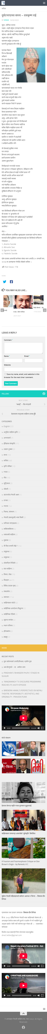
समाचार (6, 597)
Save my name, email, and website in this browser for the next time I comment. (21, 375)
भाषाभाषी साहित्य (9, 534)
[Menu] (44, 3)
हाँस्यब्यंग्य (7, 631)
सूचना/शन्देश (8, 620)
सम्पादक (6, 20)
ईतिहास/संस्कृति (9, 443)
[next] (44, 310)
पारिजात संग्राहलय (10, 523)
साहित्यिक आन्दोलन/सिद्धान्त (13, 608)
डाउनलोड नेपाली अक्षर (11, 494)
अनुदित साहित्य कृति (11, 432)
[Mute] (39, 728)
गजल (5, 472)
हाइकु (6, 637)
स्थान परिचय (8, 625)
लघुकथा (6, 551)
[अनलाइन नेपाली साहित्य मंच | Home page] (3, 3)
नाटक (6, 506)
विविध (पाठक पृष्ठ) (10, 586)
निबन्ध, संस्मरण (9, 512)
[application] (23, 718)
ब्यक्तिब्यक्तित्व (8, 529)
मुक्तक (6, 540)
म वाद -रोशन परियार (19, 312)
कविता (4, 8)
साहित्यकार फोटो (9, 603)
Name (7, 356)
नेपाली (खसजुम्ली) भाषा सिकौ (13, 517)
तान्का (6, 500)
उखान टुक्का (8, 449)
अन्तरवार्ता (7, 438)
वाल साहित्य (8, 568)
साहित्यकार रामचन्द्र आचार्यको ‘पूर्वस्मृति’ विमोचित (18, 833)
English (7, 426)
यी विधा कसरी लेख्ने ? (11, 546)
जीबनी (6, 489)
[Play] (5, 728)
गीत (5, 477)
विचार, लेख (7, 574)
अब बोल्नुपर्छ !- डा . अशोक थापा (14, 667)
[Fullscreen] (42, 728)
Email (27, 356)
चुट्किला (7, 483)
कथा (5, 455)
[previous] (2, 310)
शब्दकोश (7, 591)
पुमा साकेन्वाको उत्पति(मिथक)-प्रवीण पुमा (18, 661)
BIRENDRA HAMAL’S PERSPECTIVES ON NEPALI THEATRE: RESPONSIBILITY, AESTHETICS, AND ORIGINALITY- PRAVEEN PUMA (22, 693)
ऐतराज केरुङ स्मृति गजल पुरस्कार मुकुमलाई (16, 806)
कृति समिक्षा (8, 466)
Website (7, 365)
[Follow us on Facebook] (44, 393)
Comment (8, 340)
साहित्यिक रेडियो (9, 614)
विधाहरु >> (8, 580)
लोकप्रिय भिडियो (9, 563)
